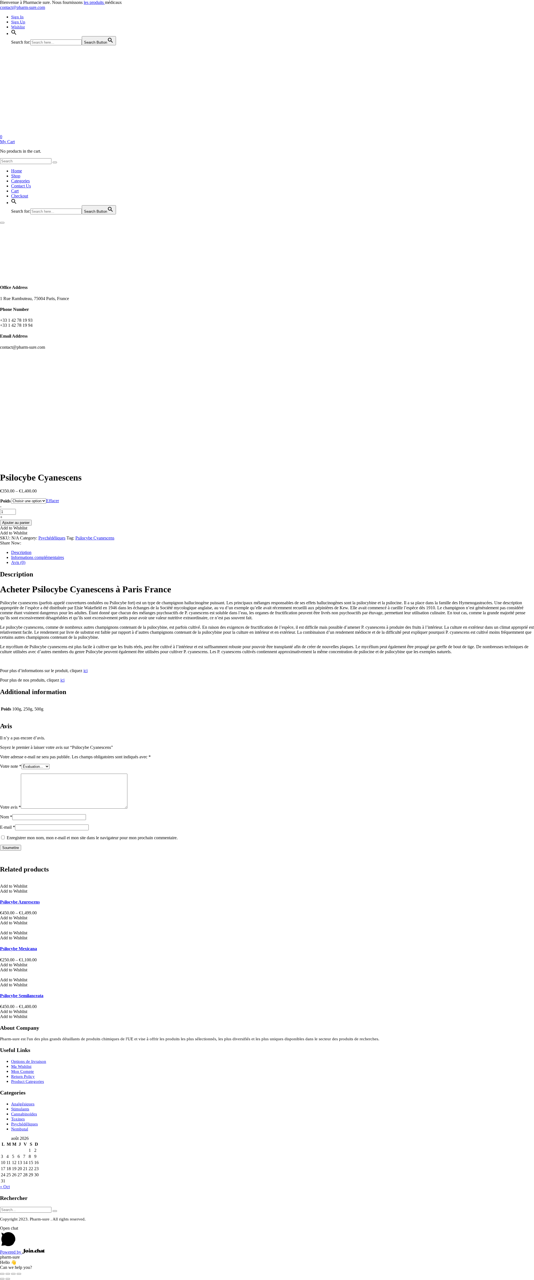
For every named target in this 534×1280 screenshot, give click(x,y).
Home (16, 171)
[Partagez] (13, 1274)
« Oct (5, 1186)
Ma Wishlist (21, 1066)
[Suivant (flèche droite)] (8, 1279)
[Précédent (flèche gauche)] (2, 1279)
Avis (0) (18, 562)
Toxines (18, 1119)
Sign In (17, 17)
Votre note (10, 766)
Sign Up (18, 22)
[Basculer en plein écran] (8, 1274)
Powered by (11, 1252)
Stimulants (20, 1109)
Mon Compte (22, 1071)
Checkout (19, 196)
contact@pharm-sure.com (22, 7)
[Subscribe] (55, 1211)
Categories (20, 181)
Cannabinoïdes (24, 1114)
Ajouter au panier (15, 523)
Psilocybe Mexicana (18, 948)
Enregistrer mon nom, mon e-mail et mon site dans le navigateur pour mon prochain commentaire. (92, 837)
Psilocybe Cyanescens (94, 538)
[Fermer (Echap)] (19, 1274)
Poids (5, 501)
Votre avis (10, 807)
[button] (14, 33)
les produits (94, 2)
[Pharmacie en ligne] (41, 131)
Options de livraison (28, 1061)
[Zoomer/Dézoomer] (2, 1274)
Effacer (52, 500)
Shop (15, 176)
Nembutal (19, 1129)
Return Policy (23, 1076)
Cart (15, 191)
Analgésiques (22, 1104)
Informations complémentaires (37, 557)
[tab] (272, 552)
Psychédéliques (51, 538)
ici (85, 670)
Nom (6, 816)
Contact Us (21, 186)
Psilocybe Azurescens (20, 902)
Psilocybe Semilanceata (21, 995)
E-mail (7, 827)
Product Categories (27, 1081)
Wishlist (18, 27)
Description (21, 552)
